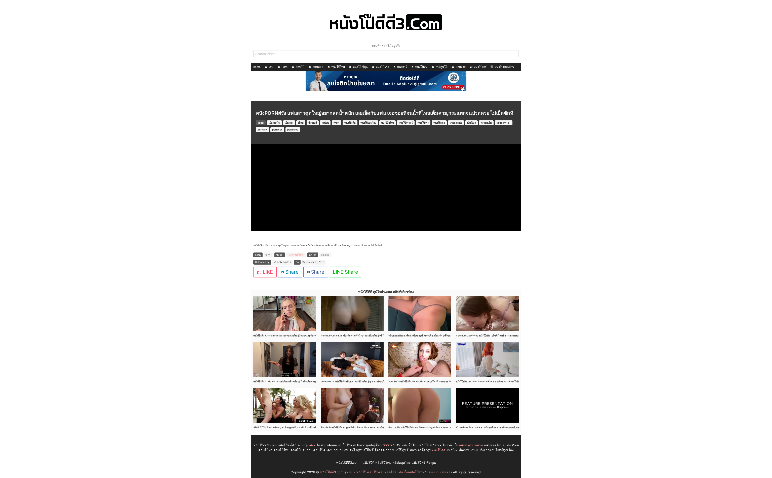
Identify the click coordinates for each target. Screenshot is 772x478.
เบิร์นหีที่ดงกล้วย (282, 262)
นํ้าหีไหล (471, 122)
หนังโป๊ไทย (338, 66)
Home (257, 66)
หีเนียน (325, 122)
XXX (386, 445)
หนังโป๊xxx (439, 122)
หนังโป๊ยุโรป (387, 122)
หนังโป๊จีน (421, 66)
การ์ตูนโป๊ (441, 66)
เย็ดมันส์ (312, 122)
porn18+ (262, 129)
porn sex (277, 129)
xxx (271, 66)
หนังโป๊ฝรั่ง (382, 66)
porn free (292, 129)
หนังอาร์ (402, 66)
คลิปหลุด (317, 66)
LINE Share (345, 272)
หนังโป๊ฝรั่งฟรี (406, 122)
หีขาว (337, 122)
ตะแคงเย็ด (486, 122)
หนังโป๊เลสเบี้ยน (504, 66)
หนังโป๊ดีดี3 (439, 450)
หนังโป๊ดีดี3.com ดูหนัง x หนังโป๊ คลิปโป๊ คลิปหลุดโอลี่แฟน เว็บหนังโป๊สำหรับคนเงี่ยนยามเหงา (386, 472)
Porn (284, 66)
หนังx (311, 445)
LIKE (267, 272)
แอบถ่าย (461, 66)
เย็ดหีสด (289, 122)
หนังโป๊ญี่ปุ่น (360, 66)
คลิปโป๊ (300, 66)
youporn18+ (504, 122)
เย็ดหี (301, 122)
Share (291, 272)
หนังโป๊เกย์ (480, 66)
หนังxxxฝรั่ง (456, 122)
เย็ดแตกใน (274, 122)
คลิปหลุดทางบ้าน (471, 445)
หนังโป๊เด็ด (350, 122)
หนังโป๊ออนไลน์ (368, 122)
